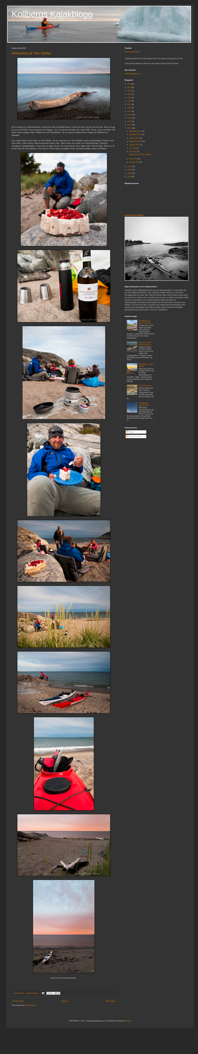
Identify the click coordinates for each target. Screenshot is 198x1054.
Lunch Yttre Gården (134, 215)
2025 (129, 84)
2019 (129, 104)
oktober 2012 (134, 138)
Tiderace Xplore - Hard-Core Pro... (145, 344)
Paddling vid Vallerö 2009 (144, 404)
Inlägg (130, 432)
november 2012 (135, 135)
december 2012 (135, 131)
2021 (129, 98)
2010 (129, 170)
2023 (129, 91)
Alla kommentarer (135, 436)
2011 (129, 166)
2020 (129, 101)
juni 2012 (133, 152)
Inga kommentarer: (33, 993)
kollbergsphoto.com (132, 74)
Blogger (128, 1021)
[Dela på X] (53, 993)
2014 (129, 121)
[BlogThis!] (50, 993)
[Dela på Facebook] (56, 993)
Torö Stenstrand (145, 386)
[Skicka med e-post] (47, 993)
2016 (129, 115)
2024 (129, 87)
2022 (129, 94)
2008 (129, 177)
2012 (129, 128)
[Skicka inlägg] (43, 993)
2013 (129, 125)
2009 (129, 173)
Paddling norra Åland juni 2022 (145, 322)
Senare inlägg (17, 1001)
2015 (129, 118)
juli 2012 (133, 148)
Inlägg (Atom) (30, 1005)
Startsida (64, 1001)
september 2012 (136, 141)
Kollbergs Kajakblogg (52, 14)
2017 (129, 111)
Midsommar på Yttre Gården (31, 53)
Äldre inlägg (110, 1001)
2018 (129, 108)
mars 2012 (133, 159)
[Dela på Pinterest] (58, 993)
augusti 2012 (134, 145)
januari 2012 (134, 162)
